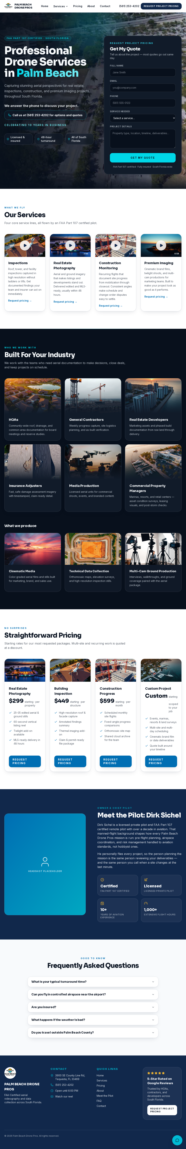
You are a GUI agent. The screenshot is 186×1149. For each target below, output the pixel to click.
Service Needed (120, 111)
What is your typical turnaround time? (58, 982)
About (91, 6)
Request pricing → (20, 300)
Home (44, 6)
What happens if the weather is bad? (58, 1020)
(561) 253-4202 (129, 6)
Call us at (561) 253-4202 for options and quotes (47, 115)
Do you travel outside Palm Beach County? (62, 1032)
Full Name (116, 65)
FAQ (99, 1100)
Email (113, 81)
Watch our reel (64, 1096)
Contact (105, 6)
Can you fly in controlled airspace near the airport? (68, 994)
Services (59, 6)
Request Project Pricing (161, 6)
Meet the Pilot (105, 1095)
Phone (114, 96)
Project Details (121, 126)
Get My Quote (143, 157)
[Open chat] (177, 1140)
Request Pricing (20, 761)
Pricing (77, 6)
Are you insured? (43, 1007)
